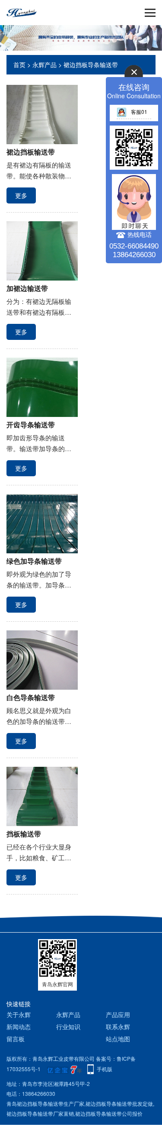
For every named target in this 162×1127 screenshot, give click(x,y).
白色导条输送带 (30, 697)
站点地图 (118, 1038)
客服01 (139, 111)
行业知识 (68, 1026)
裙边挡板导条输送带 (91, 64)
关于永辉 (18, 1014)
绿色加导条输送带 (34, 561)
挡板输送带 (23, 834)
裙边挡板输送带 (30, 152)
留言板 (15, 1038)
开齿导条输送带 (30, 424)
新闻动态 (18, 1026)
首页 (19, 64)
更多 (21, 195)
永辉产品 (44, 64)
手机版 (104, 1068)
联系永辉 (118, 1026)
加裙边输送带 (27, 288)
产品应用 (118, 1014)
